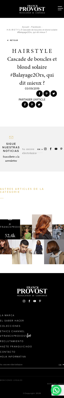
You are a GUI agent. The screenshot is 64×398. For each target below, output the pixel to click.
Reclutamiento (12, 341)
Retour (13, 40)
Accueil (25, 27)
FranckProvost (14, 336)
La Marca (7, 315)
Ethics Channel (12, 331)
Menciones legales (11, 380)
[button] (56, 390)
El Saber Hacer (12, 320)
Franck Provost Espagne (32, 8)
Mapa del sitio (55, 384)
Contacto (8, 352)
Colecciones (10, 326)
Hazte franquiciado (16, 346)
